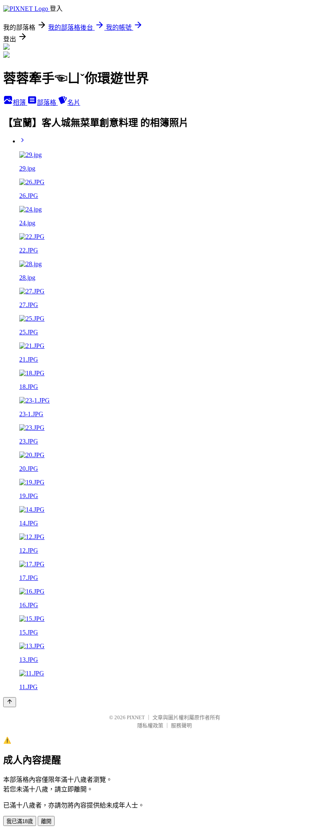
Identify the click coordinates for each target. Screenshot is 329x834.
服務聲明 (181, 725)
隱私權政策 (150, 725)
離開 (46, 821)
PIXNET (136, 717)
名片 (73, 102)
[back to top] (9, 702)
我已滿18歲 (19, 821)
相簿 (20, 102)
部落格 (47, 102)
